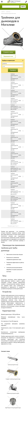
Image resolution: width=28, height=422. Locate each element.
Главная (3, 11)
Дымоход (8, 11)
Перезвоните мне (8, 56)
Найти (23, 6)
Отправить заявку (8, 52)
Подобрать (13, 70)
